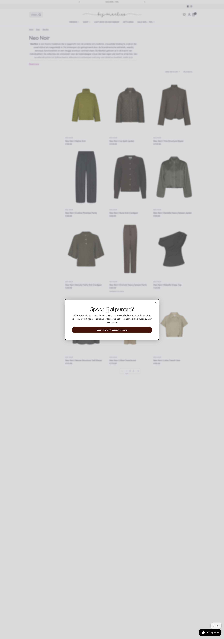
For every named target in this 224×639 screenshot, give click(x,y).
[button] (112, 330)
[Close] (155, 303)
